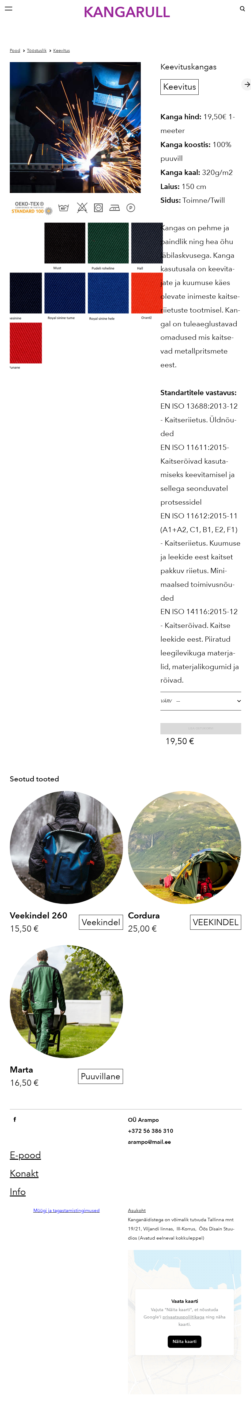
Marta (21, 1069)
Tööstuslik (37, 50)
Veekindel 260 (38, 915)
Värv (165, 701)
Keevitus (61, 50)
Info (18, 1191)
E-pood (25, 1155)
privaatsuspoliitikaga (183, 1317)
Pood (15, 50)
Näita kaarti (185, 1341)
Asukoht (137, 1210)
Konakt (24, 1173)
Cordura (144, 915)
